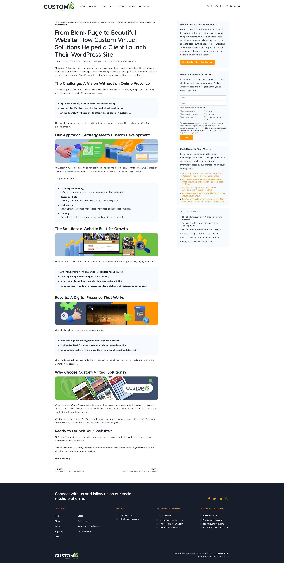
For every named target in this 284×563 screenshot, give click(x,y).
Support (131, 6)
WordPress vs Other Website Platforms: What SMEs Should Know (204, 194)
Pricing (58, 526)
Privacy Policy (217, 123)
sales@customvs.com (129, 519)
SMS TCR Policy (203, 123)
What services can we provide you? (193, 107)
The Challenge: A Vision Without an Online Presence (202, 218)
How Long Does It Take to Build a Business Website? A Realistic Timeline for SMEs (202, 174)
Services (93, 6)
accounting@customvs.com (216, 527)
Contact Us (144, 6)
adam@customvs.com (169, 527)
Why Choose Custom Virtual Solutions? (200, 237)
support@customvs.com (171, 520)
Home (82, 6)
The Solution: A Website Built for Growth (201, 230)
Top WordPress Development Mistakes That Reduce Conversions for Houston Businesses (203, 200)
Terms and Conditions (88, 526)
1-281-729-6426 (210, 515)
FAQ (103, 6)
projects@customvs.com (171, 524)
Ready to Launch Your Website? (197, 241)
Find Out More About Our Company (197, 62)
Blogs (121, 6)
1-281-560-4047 (217, 6)
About (112, 6)
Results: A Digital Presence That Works (200, 233)
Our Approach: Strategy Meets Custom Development (200, 224)
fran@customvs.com (212, 520)
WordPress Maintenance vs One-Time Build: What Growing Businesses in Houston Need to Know (203, 181)
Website (70, 22)
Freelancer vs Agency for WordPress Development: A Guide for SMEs (199, 188)
